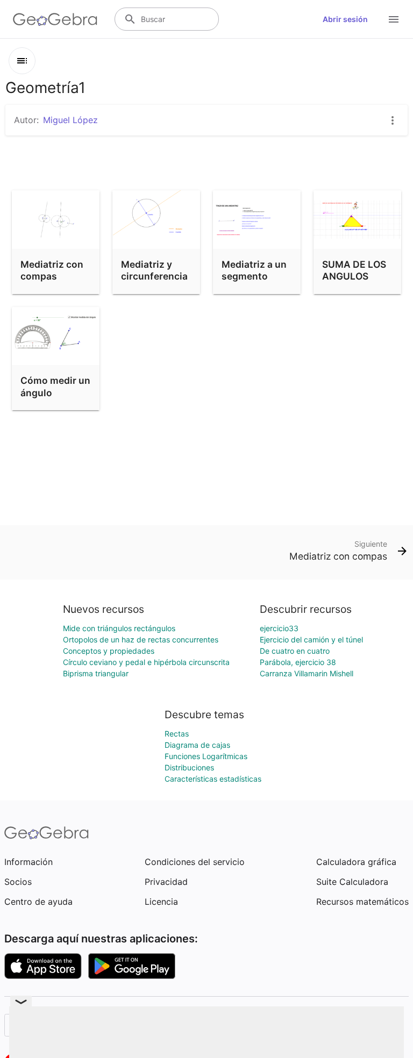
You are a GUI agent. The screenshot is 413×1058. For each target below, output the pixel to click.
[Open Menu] (393, 19)
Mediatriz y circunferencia (154, 270)
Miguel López (70, 120)
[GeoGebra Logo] (55, 19)
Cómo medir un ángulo (55, 386)
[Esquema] (22, 60)
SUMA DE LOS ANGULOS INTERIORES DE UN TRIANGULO (357, 288)
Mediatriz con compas (51, 270)
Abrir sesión (345, 19)
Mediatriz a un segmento (254, 270)
